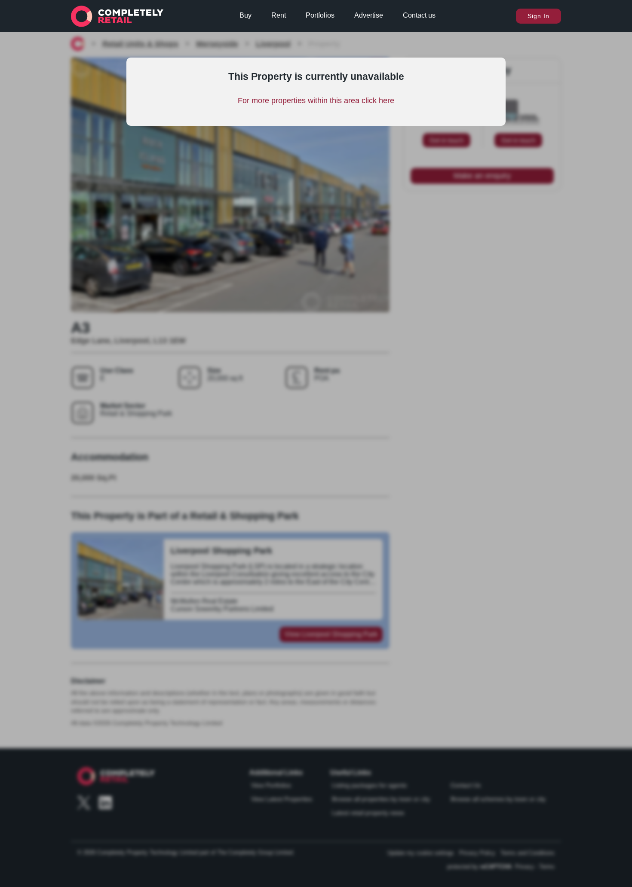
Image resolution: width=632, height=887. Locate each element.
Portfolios (320, 15)
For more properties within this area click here (316, 100)
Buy (245, 15)
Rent (278, 15)
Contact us (419, 15)
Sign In (538, 15)
